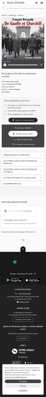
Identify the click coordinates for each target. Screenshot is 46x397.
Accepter (23, 381)
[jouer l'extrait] (5, 65)
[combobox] (23, 8)
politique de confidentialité (15, 377)
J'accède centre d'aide (23, 319)
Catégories (12, 15)
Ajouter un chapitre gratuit (24, 120)
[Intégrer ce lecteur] (41, 65)
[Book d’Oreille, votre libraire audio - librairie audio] (15, 3)
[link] (23, 139)
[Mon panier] (36, 2)
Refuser (23, 386)
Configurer (23, 390)
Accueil (4, 15)
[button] (23, 155)
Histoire (20, 15)
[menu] (3, 2)
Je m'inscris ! (23, 338)
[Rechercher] (4, 8)
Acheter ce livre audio (24, 134)
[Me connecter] (41, 2)
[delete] (23, 249)
